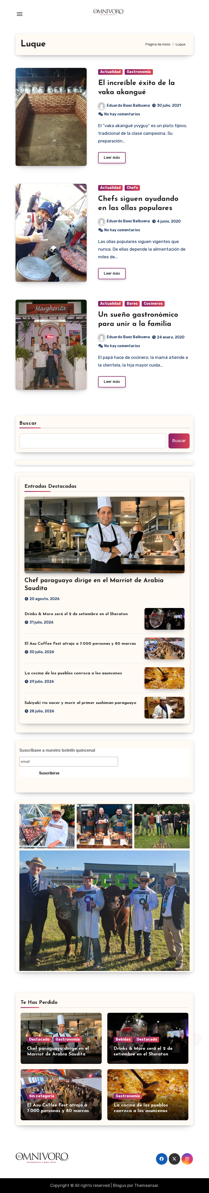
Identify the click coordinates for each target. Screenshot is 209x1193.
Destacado (39, 1039)
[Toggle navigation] (20, 14)
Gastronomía (139, 72)
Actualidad (110, 72)
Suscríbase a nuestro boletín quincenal (57, 750)
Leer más (112, 157)
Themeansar (146, 1185)
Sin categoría (41, 1096)
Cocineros (153, 303)
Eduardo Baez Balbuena (128, 105)
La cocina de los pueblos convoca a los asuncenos (73, 673)
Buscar (28, 423)
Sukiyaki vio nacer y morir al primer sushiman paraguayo (80, 703)
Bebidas (123, 1039)
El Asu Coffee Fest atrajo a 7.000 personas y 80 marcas (80, 644)
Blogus (119, 1185)
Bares (132, 303)
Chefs (132, 188)
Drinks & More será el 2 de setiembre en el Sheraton (76, 614)
